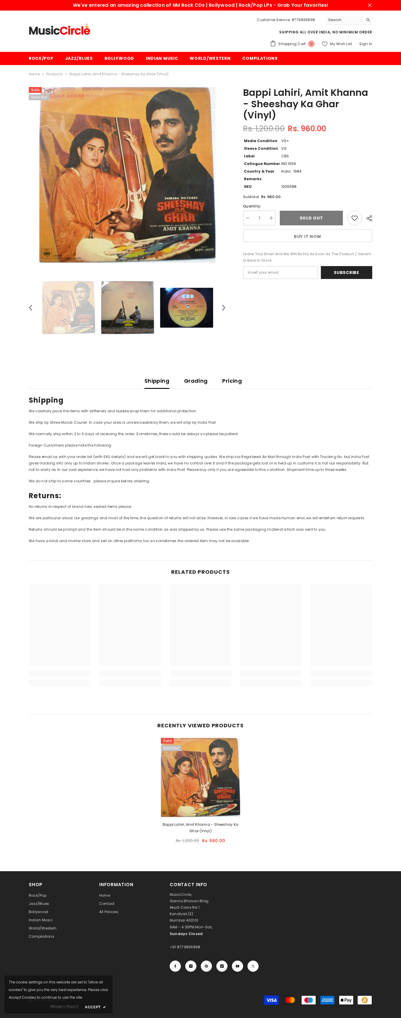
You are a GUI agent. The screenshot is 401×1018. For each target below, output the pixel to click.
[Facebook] (175, 966)
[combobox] (344, 20)
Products (54, 74)
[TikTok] (222, 966)
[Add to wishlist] (354, 218)
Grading (196, 380)
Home (34, 74)
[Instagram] (190, 966)
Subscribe (346, 272)
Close (369, 5)
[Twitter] (253, 966)
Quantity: (252, 206)
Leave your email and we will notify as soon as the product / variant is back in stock (307, 257)
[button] (30, 307)
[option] (127, 175)
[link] (59, 673)
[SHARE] (367, 218)
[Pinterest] (206, 966)
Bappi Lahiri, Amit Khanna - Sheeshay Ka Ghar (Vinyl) (200, 827)
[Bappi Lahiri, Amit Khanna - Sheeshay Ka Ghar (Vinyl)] (200, 777)
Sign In (365, 43)
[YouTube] (237, 966)
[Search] (348, 20)
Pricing (232, 380)
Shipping (156, 380)
